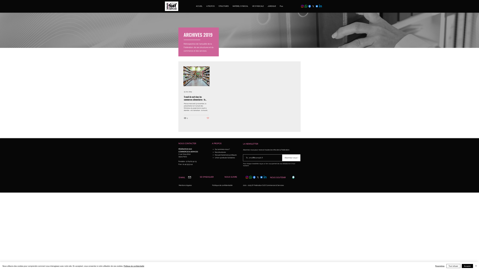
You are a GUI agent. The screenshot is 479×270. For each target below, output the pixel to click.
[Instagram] (302, 6)
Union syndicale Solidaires (225, 158)
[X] (313, 6)
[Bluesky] (317, 6)
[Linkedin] (320, 6)
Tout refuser (453, 266)
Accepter (467, 266)
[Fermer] (476, 266)
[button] (258, 6)
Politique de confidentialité (134, 266)
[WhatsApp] (306, 6)
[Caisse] (293, 177)
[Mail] (189, 177)
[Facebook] (309, 6)
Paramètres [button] (439, 266)
